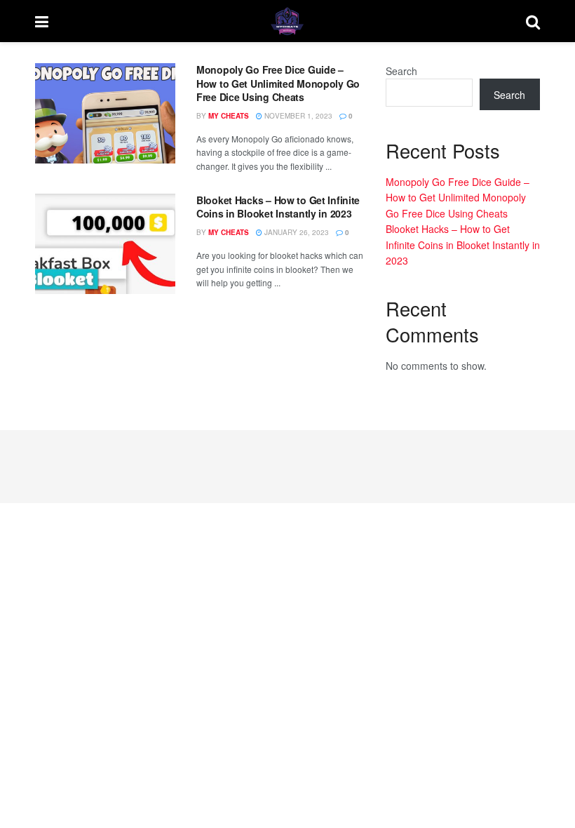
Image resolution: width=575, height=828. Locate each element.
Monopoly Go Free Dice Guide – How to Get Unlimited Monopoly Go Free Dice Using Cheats (278, 83)
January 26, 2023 (295, 232)
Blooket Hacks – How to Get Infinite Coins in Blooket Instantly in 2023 (278, 207)
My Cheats (228, 116)
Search (401, 71)
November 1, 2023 (297, 116)
